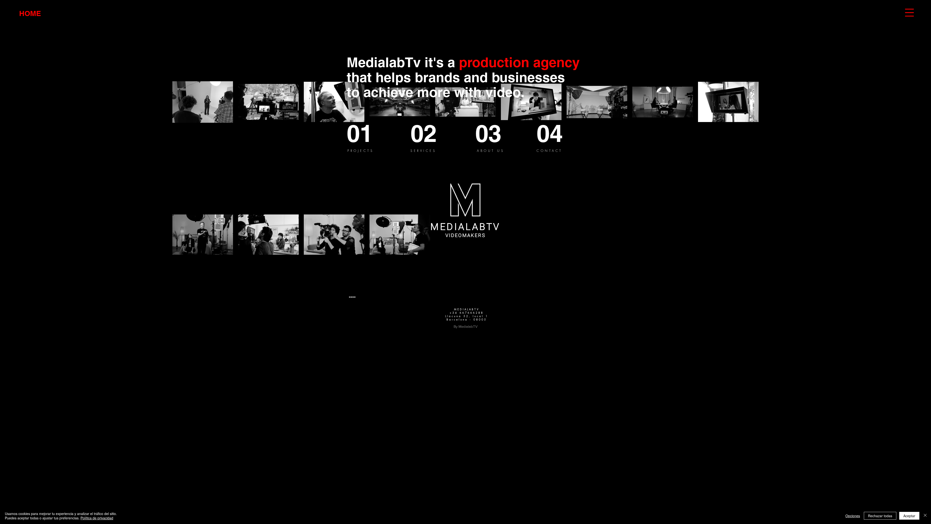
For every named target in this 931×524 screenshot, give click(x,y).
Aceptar (909, 515)
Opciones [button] (852, 515)
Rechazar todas (880, 515)
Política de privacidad (96, 518)
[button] (909, 12)
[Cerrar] (925, 515)
